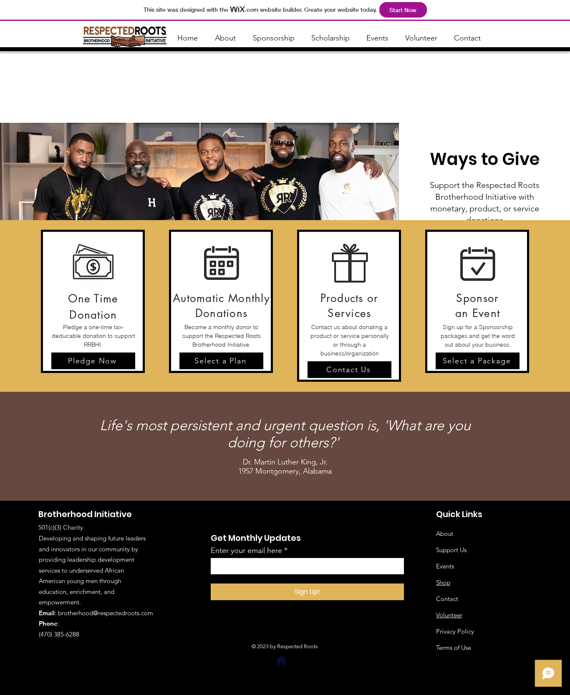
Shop (443, 582)
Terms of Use (453, 648)
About (444, 534)
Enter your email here (246, 550)
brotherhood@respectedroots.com (105, 613)
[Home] (281, 660)
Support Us (451, 550)
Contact (447, 599)
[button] (93, 361)
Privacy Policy (455, 631)
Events (445, 566)
